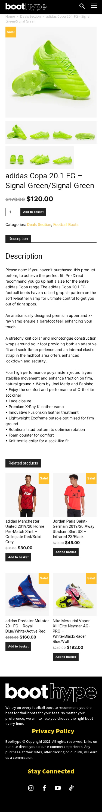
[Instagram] (30, 788)
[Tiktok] (71, 788)
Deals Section (30, 16)
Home (10, 16)
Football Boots (65, 224)
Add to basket (33, 212)
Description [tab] (18, 238)
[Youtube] (57, 788)
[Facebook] (44, 788)
